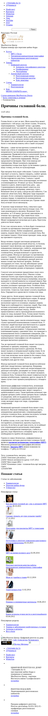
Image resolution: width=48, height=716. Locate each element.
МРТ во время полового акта (18, 553)
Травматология (17, 85)
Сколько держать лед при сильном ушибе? (23, 516)
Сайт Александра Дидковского (26, 640)
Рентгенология (17, 87)
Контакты (10, 12)
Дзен (8, 18)
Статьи (9, 82)
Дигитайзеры (21, 71)
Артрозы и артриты (14, 629)
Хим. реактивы (22, 80)
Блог (8, 89)
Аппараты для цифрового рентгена (30, 67)
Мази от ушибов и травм (16, 577)
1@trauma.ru (11, 5)
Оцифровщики (22, 69)
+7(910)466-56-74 (13, 3)
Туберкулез (10, 488)
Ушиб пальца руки (14, 590)
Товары (9, 63)
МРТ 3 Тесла (16, 54)
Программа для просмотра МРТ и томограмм (25, 528)
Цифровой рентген (19, 65)
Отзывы (9, 25)
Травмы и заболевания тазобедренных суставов (26, 627)
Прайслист (10, 9)
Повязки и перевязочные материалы (21, 602)
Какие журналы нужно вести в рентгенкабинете (26, 614)
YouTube (9, 20)
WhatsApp (10, 14)
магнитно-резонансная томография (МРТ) (27, 442)
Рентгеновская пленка (25, 76)
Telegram (9, 16)
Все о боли (10, 631)
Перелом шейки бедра (15, 485)
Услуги (9, 52)
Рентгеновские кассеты (25, 78)
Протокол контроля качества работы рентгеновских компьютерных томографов (24, 566)
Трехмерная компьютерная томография (27, 56)
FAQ (8, 23)
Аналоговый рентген (20, 74)
